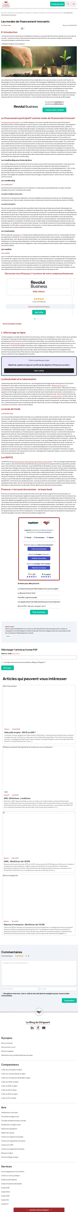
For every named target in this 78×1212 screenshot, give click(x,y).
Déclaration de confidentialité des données (17, 1055)
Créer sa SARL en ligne (9, 1086)
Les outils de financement (54, 13)
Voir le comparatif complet (12, 323)
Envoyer (7, 668)
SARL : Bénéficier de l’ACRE (17, 861)
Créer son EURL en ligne (9, 1082)
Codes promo (57, 4)
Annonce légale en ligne (9, 1157)
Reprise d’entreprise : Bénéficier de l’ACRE (24, 924)
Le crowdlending (6, 184)
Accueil (3, 13)
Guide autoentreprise (9, 1180)
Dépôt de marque (7, 1133)
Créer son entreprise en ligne (11, 1070)
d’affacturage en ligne (17, 343)
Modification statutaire (9, 1112)
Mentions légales (7, 1051)
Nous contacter (7, 1043)
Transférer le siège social (10, 1116)
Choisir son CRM (7, 1145)
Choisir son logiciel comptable (12, 1137)
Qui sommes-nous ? (8, 1047)
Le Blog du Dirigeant (6, 4)
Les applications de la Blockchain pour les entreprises (39, 602)
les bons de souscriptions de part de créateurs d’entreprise (32, 461)
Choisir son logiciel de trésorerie (12, 1149)
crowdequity (16, 235)
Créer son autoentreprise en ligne (13, 1074)
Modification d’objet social (11, 1125)
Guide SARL (5, 1196)
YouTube (44, 1028)
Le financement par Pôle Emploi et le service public (38, 589)
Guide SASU (5, 1192)
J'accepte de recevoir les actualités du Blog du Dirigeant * (24, 662)
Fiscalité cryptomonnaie (27, 597)
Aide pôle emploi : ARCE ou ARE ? (20, 732)
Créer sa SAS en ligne (9, 1090)
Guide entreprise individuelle (11, 1184)
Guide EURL (5, 1188)
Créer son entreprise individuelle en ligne (15, 1078)
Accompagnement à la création (12, 1171)
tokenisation (5, 387)
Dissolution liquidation (9, 1129)
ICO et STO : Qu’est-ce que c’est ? (32, 606)
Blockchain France (58, 385)
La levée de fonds (7, 413)
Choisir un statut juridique (10, 1175)
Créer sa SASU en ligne (9, 1094)
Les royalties (5, 253)
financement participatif (11, 122)
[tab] (34, 319)
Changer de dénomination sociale (13, 1120)
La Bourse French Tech (26, 593)
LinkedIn (8, 636)
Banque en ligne (7, 1153)
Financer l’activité (38, 13)
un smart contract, (56, 396)
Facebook (38, 1028)
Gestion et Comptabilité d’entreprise (19, 13)
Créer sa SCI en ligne (8, 1098)
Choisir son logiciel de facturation (13, 1141)
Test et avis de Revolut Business (39, 306)
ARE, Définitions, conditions (17, 798)
